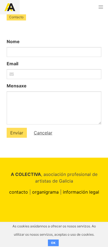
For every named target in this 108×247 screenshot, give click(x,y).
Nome (13, 41)
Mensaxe (17, 86)
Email (12, 63)
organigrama (45, 192)
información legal (81, 192)
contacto (18, 192)
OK (53, 243)
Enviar (16, 133)
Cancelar (43, 133)
